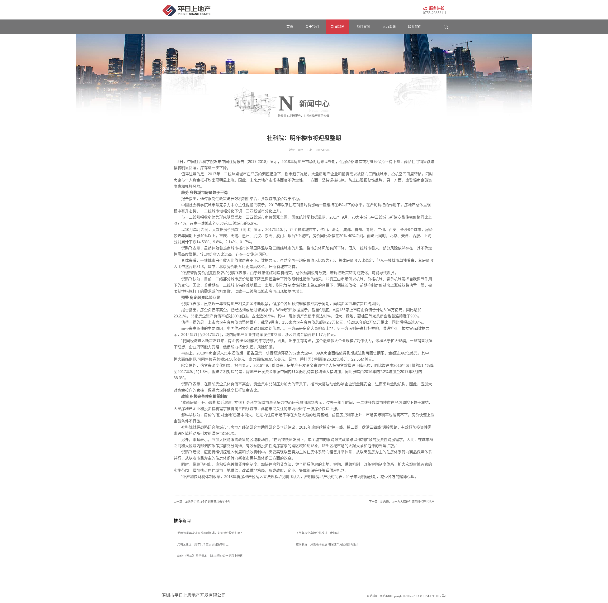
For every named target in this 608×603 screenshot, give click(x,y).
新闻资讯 (182, 69)
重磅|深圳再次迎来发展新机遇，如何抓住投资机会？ (210, 533)
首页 (289, 27)
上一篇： (202, 501)
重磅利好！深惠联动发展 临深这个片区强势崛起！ (327, 544)
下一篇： (401, 501)
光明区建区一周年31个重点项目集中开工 (202, 544)
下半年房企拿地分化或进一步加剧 (317, 533)
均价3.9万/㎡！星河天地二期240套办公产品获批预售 (210, 556)
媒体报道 (198, 69)
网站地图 (384, 596)
